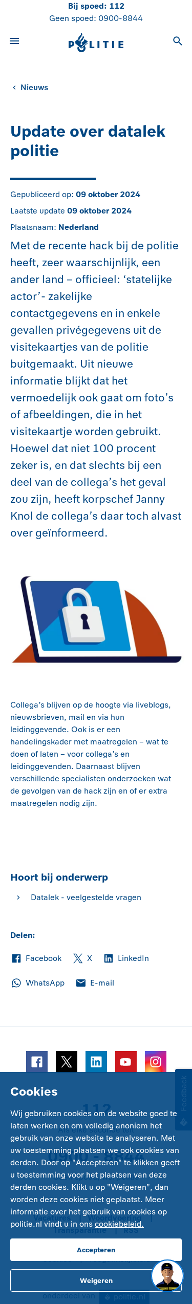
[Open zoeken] (178, 42)
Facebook (35, 959)
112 (116, 6)
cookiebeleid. (119, 1224)
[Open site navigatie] (14, 42)
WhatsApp (37, 983)
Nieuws (34, 87)
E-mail (94, 983)
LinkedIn (125, 959)
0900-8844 (120, 18)
